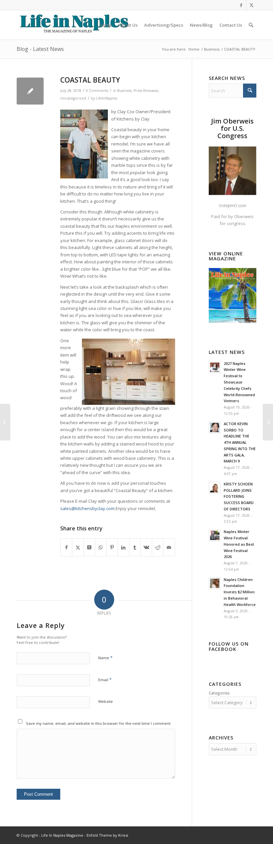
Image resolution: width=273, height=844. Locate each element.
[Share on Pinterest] (112, 547)
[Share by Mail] (168, 547)
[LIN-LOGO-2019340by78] (73, 25)
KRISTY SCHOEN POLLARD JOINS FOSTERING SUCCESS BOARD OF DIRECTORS (239, 496)
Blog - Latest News (40, 49)
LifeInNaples (106, 98)
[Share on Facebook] (66, 547)
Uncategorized (73, 98)
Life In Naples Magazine (62, 835)
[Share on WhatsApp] (100, 547)
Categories (219, 693)
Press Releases (146, 90)
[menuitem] (105, 25)
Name (105, 658)
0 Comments (97, 90)
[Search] (250, 25)
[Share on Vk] (146, 547)
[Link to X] (251, 5)
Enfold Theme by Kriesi (107, 835)
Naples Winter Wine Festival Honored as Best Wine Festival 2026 (239, 544)
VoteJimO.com (232, 205)
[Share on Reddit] (157, 547)
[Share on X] (77, 547)
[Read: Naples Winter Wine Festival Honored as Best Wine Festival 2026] (215, 535)
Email (105, 680)
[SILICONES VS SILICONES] (5, 422)
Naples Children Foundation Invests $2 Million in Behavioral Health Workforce (240, 592)
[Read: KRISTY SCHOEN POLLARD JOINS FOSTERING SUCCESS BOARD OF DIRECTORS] (215, 488)
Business (124, 90)
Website (105, 701)
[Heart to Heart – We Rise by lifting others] (268, 422)
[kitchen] (30, 91)
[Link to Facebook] (241, 5)
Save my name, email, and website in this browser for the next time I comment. (98, 723)
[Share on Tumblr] (135, 547)
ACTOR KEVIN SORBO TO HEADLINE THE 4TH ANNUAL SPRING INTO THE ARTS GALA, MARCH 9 (240, 442)
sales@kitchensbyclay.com (87, 508)
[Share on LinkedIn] (123, 547)
